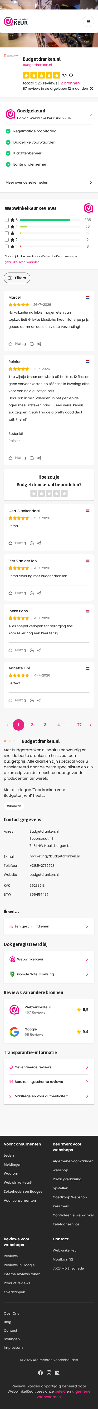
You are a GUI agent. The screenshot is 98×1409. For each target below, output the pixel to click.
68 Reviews (34, 1034)
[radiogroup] (41, 75)
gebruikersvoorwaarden (22, 262)
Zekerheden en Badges (23, 1191)
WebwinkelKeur (38, 1007)
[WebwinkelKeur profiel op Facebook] (40, 1372)
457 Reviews (35, 1012)
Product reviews (17, 1283)
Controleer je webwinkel (73, 1215)
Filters (20, 278)
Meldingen (12, 1164)
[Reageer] (32, 344)
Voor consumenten (20, 1200)
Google (31, 1029)
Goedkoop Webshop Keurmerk (70, 1202)
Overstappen (14, 1292)
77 (79, 725)
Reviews (11, 1256)
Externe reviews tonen (22, 1274)
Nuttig (20, 343)
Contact (10, 1330)
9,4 (85, 1031)
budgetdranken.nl (37, 64)
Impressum (13, 1347)
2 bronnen (70, 83)
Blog (7, 1322)
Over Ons (11, 1313)
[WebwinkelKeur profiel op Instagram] (49, 1372)
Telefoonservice (66, 1224)
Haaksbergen (55, 845)
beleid (60, 1391)
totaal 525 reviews (40, 83)
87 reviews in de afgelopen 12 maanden (55, 88)
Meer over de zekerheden (27, 182)
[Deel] (39, 344)
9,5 (67, 75)
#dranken (14, 806)
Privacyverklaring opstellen (67, 1184)
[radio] (26, 75)
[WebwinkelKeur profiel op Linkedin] (57, 1372)
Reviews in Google (19, 1265)
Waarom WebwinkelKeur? (18, 1178)
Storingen (12, 1339)
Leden (9, 1155)
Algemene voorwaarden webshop (73, 1166)
